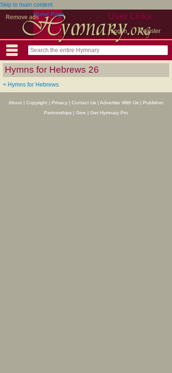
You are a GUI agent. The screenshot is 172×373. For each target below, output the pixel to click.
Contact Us (84, 102)
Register (150, 31)
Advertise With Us (119, 102)
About (15, 102)
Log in (119, 31)
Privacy (59, 102)
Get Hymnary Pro (109, 112)
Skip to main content (26, 4)
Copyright (36, 102)
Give (81, 112)
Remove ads (22, 17)
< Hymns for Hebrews (31, 84)
